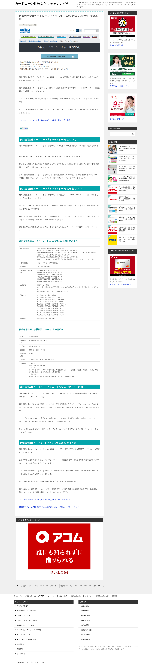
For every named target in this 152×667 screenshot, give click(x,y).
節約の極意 (85, 611)
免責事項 (20, 649)
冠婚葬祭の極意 (86, 630)
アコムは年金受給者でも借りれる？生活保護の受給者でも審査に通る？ (127, 188)
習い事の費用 (85, 634)
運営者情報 (20, 644)
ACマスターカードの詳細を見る (120, 284)
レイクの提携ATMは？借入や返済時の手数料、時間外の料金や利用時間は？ (127, 178)
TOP (30, 596)
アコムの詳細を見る (116, 45)
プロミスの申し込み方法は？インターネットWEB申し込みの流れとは (127, 239)
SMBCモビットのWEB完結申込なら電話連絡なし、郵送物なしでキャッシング (49, 507)
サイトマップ (21, 654)
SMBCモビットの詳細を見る (119, 86)
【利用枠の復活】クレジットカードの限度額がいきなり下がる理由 (127, 148)
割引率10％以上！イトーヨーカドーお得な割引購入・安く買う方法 (127, 198)
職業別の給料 (85, 620)
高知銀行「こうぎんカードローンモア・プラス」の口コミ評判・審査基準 (81, 586)
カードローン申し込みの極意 (28, 25)
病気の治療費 (85, 639)
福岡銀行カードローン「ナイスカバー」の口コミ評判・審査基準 (127, 209)
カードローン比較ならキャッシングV (41, 3)
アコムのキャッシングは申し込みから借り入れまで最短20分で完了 (44, 120)
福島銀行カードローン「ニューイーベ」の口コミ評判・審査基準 (127, 219)
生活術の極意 (85, 615)
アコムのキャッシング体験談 (26, 611)
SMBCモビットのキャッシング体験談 (29, 630)
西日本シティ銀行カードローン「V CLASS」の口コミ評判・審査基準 (127, 158)
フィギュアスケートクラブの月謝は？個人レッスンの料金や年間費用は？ (127, 168)
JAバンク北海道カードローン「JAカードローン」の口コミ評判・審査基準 (38, 586)
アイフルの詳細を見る (117, 119)
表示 (25, 128)
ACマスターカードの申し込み (26, 639)
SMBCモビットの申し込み (25, 625)
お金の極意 (85, 606)
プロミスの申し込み (23, 615)
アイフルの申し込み (23, 634)
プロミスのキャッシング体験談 (27, 620)
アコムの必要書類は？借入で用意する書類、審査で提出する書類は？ (127, 229)
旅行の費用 (85, 625)
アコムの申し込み (22, 606)
